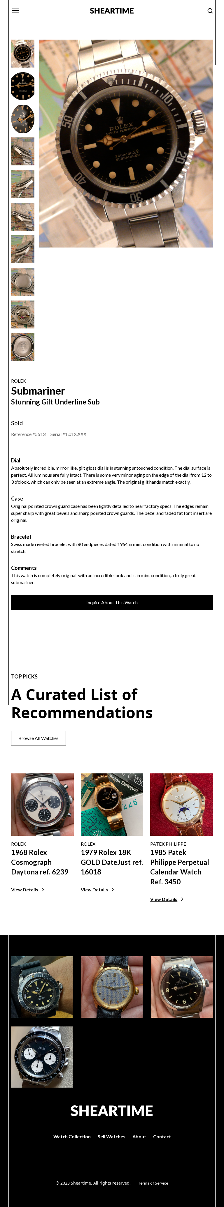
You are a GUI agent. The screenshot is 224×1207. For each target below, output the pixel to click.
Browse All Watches (38, 738)
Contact (162, 1136)
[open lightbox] (22, 54)
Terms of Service (153, 1183)
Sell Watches (111, 1136)
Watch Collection (72, 1136)
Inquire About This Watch (112, 602)
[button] (47, 10)
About (139, 1136)
